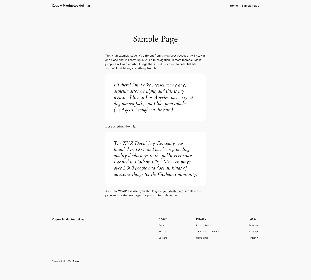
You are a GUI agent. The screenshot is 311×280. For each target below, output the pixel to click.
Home (234, 5)
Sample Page (250, 5)
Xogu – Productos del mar (71, 5)
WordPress (73, 261)
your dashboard (173, 191)
